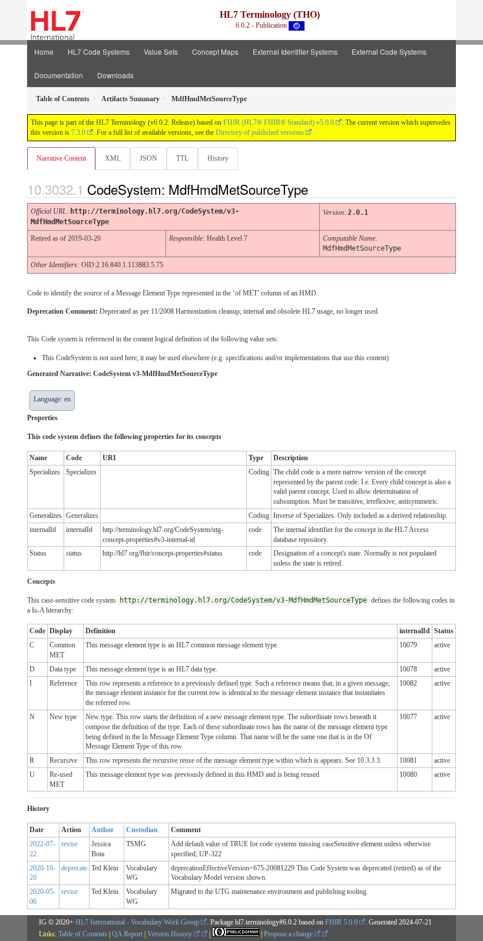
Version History (170, 934)
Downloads (115, 75)
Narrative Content (61, 158)
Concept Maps (215, 51)
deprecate (74, 868)
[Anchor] (318, 188)
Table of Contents (82, 934)
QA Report (127, 934)
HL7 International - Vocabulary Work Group (137, 922)
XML (113, 158)
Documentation (58, 75)
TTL (182, 158)
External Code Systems (389, 51)
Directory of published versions (260, 132)
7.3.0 (78, 132)
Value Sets (161, 51)
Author (102, 830)
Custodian (142, 830)
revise (69, 844)
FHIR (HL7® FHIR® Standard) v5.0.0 (278, 122)
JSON (148, 158)
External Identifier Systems (295, 51)
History (218, 158)
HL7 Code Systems (99, 51)
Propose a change (289, 934)
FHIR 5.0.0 (341, 922)
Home (44, 51)
